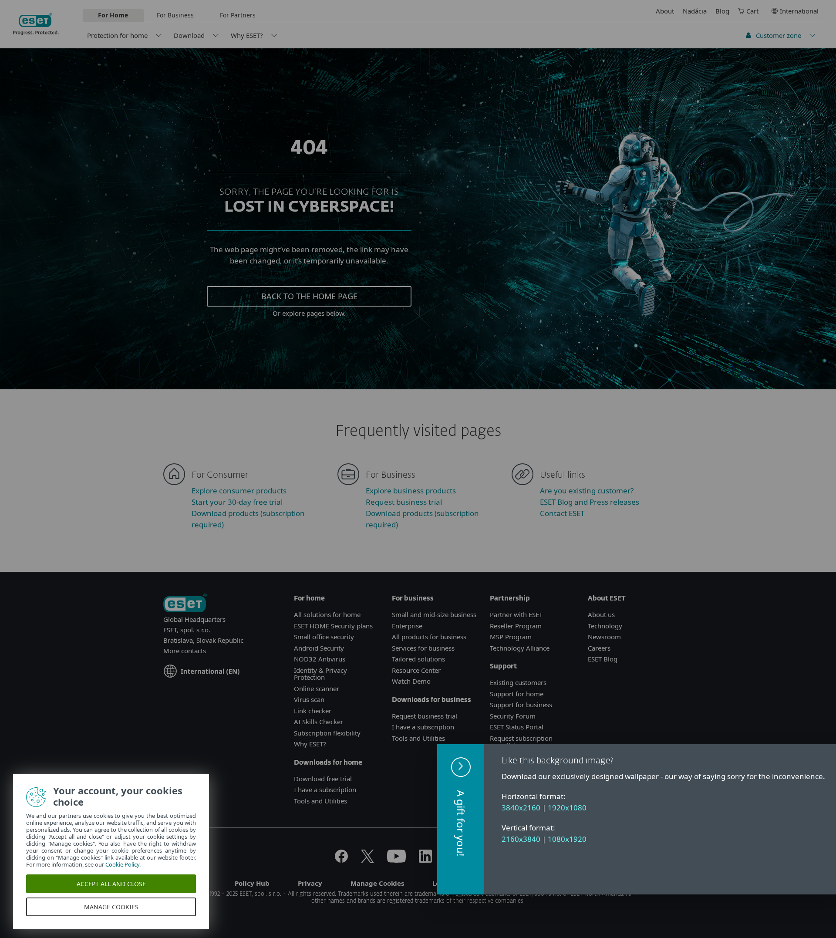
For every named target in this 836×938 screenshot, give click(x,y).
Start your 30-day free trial (237, 502)
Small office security (324, 636)
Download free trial (323, 778)
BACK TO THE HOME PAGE (309, 296)
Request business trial (404, 502)
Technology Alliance (519, 648)
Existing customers (518, 682)
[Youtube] (396, 860)
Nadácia (695, 11)
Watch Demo (411, 681)
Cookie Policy (122, 864)
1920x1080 (567, 808)
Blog (722, 11)
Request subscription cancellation (521, 742)
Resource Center (416, 670)
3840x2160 (521, 808)
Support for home (516, 693)
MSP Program (511, 636)
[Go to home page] (185, 604)
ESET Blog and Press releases (589, 502)
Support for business (521, 704)
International (799, 11)
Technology (605, 625)
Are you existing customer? (587, 491)
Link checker (312, 710)
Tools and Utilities (320, 800)
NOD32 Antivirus (319, 659)
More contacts (184, 650)
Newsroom (604, 636)
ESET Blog (602, 659)
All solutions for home (327, 614)
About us (601, 614)
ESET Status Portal (516, 726)
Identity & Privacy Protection (320, 674)
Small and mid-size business (434, 614)
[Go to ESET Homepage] (36, 23)
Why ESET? (247, 35)
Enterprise (407, 625)
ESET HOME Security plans (333, 625)
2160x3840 (521, 839)
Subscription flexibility (327, 733)
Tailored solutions (418, 659)
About (665, 11)
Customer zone (778, 35)
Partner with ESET (516, 614)
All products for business (429, 636)
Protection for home (117, 35)
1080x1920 (567, 839)
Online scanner (316, 688)
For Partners (238, 15)
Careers (599, 648)
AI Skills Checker (318, 721)
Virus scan (309, 699)
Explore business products (411, 491)
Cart (752, 11)
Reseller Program (516, 625)
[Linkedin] (425, 860)
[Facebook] (341, 860)
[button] (460, 819)
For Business (175, 15)
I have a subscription (325, 789)
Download (189, 35)
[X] (367, 860)
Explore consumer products (239, 491)
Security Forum (513, 716)
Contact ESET (562, 513)
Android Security (319, 648)
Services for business (423, 648)
